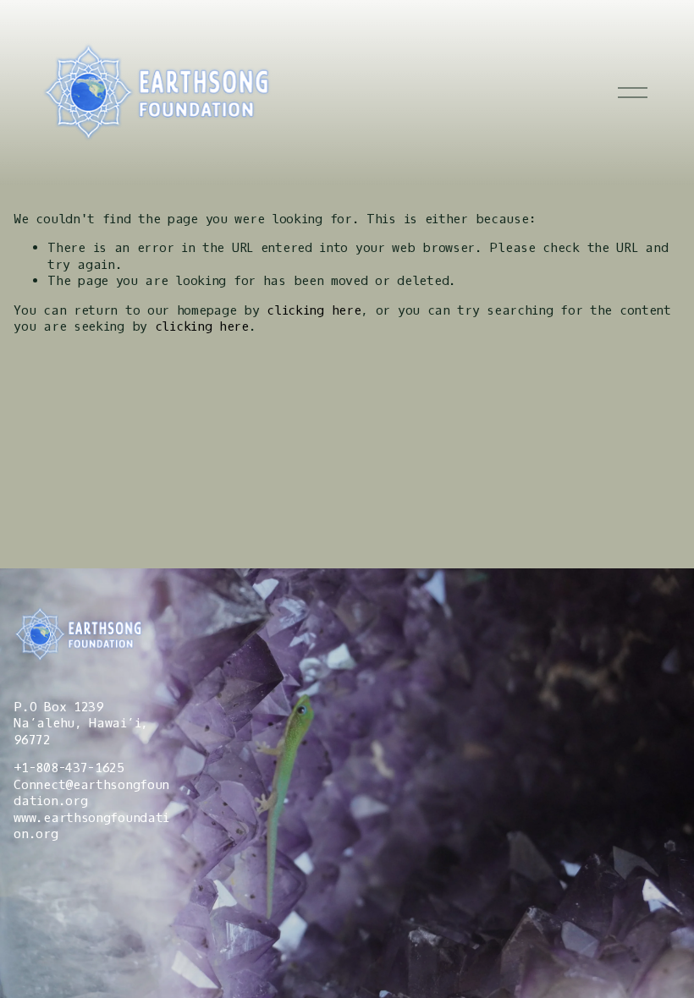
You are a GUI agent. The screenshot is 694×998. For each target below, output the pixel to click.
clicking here (314, 310)
